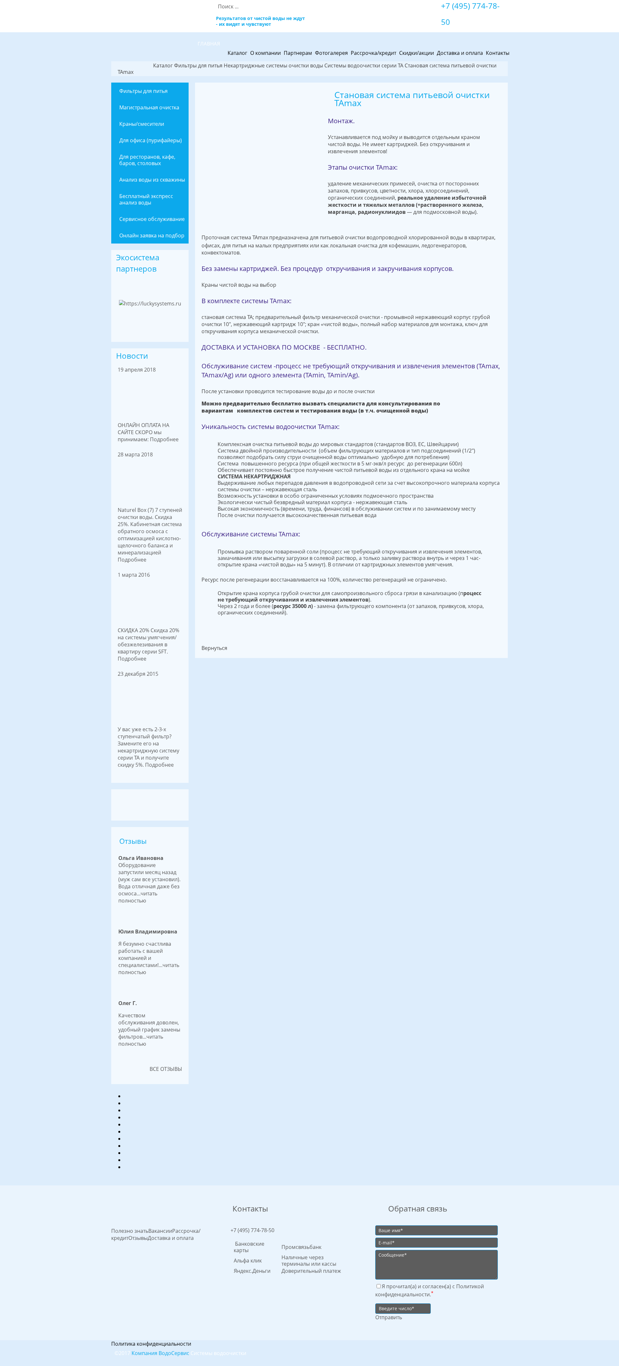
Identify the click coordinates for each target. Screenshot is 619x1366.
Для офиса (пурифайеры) (150, 140)
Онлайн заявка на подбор (151, 235)
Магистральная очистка (149, 107)
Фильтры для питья (143, 91)
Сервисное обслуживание (152, 219)
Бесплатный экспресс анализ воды (146, 199)
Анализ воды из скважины (152, 179)
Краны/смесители (141, 124)
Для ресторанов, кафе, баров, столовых (147, 160)
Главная (209, 43)
